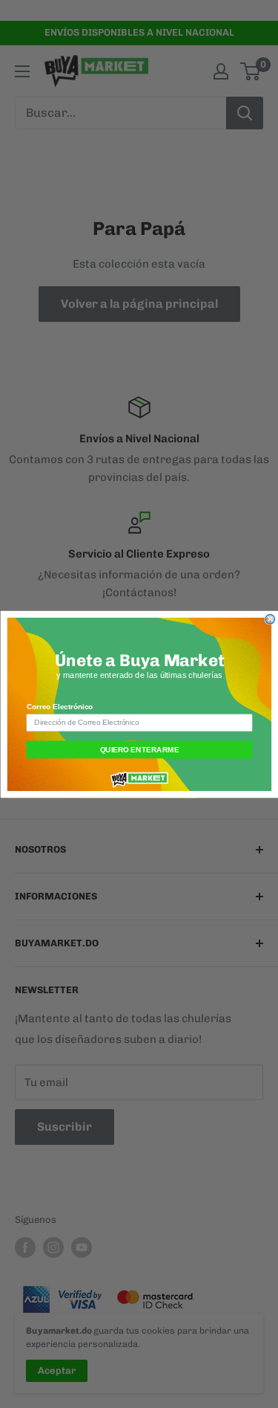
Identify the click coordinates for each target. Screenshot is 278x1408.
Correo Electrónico (59, 707)
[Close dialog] (270, 619)
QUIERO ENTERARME (139, 749)
